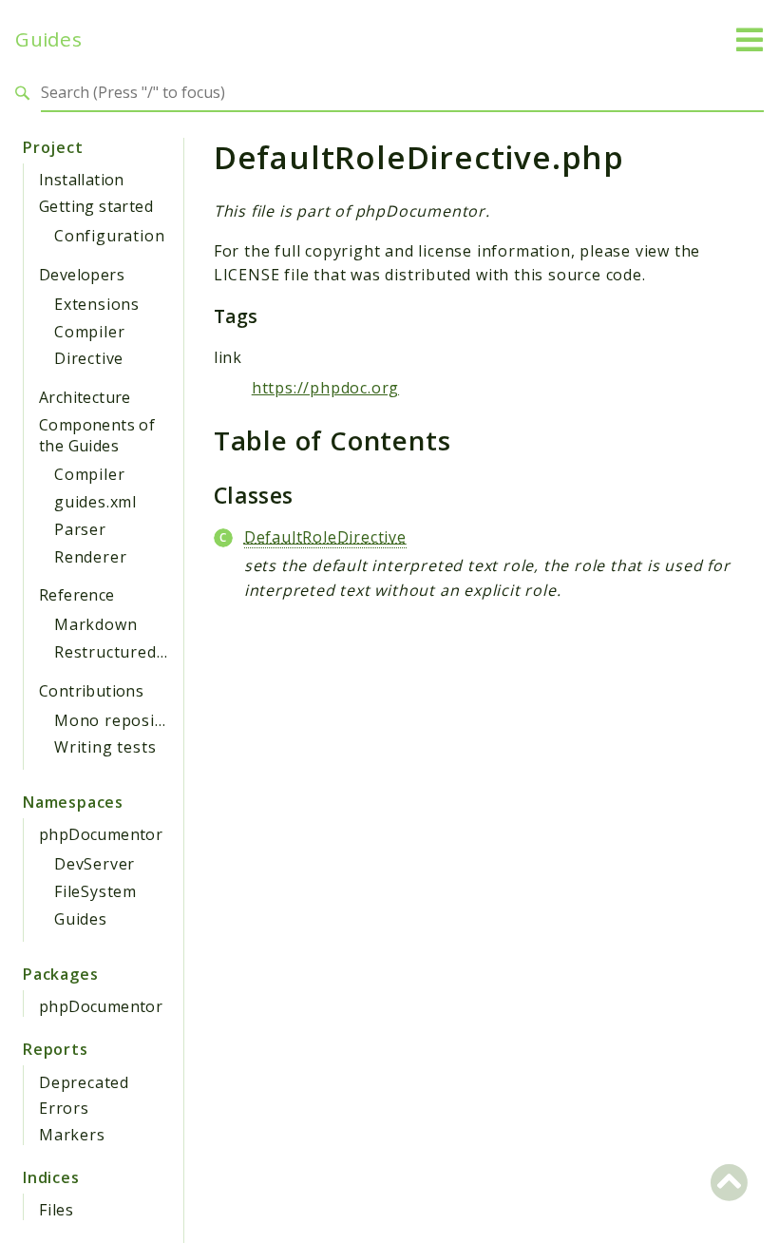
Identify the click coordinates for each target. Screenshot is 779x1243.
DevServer (94, 863)
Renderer (90, 556)
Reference (77, 594)
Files (56, 1209)
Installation (81, 179)
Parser (80, 529)
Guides (48, 39)
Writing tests (105, 746)
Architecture (85, 397)
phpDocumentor (100, 834)
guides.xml (95, 501)
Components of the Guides (97, 435)
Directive (89, 358)
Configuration (109, 235)
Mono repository (120, 720)
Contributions (91, 690)
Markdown (95, 624)
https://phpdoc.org (325, 387)
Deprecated (84, 1082)
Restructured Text (125, 651)
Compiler (89, 331)
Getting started (96, 206)
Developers (81, 274)
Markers (72, 1134)
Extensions (97, 304)
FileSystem (95, 891)
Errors (64, 1108)
